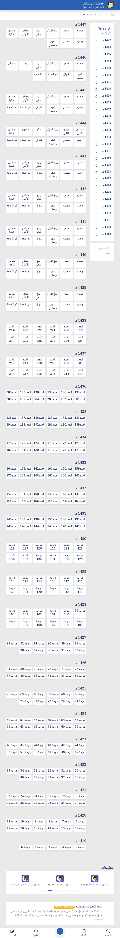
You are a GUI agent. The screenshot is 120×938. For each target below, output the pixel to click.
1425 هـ (106, 192)
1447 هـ (106, 40)
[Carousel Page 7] (75, 890)
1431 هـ (106, 151)
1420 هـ (106, 227)
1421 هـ (106, 220)
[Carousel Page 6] (70, 890)
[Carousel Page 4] (60, 890)
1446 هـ (106, 47)
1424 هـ (106, 199)
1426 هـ (106, 185)
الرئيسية (110, 15)
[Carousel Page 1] (45, 890)
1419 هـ (106, 234)
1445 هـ (106, 54)
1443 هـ (106, 68)
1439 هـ (106, 96)
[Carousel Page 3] (55, 890)
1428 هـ (106, 172)
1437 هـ (106, 109)
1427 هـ (106, 178)
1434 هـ (106, 130)
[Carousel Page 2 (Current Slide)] (50, 890)
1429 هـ (106, 165)
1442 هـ (106, 75)
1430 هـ (106, 158)
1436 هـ (106, 116)
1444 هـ (106, 61)
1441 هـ (106, 82)
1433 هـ (106, 137)
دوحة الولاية (98, 15)
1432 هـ (106, 144)
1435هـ (107, 123)
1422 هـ (106, 213)
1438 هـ (106, 102)
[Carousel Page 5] (65, 890)
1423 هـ (106, 206)
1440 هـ (106, 89)
